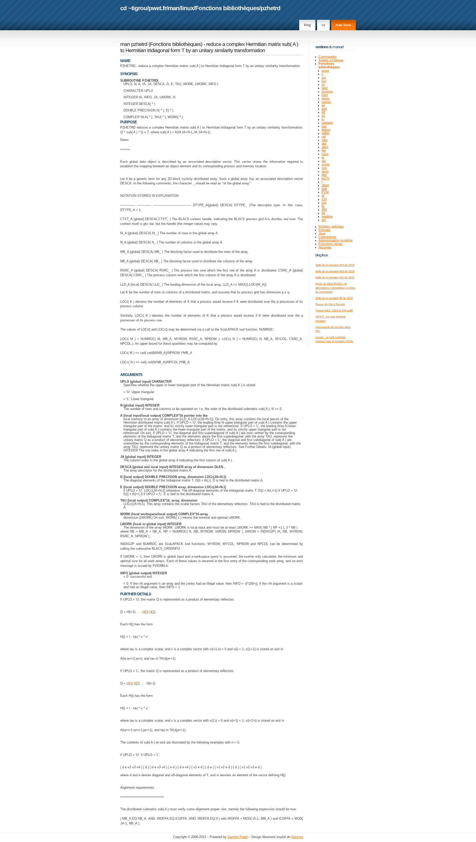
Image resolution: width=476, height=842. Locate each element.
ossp (325, 171)
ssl (324, 77)
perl (324, 109)
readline (327, 216)
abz (324, 143)
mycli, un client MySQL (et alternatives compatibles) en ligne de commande (335, 287)
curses (326, 102)
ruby (325, 140)
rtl (323, 196)
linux (187, 8)
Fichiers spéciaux (331, 226)
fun (324, 81)
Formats (324, 230)
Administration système (336, 240)
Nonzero (297, 837)
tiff (323, 112)
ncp (324, 168)
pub (324, 189)
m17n (325, 178)
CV (323, 25)
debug (326, 130)
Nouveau (325, 247)
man (173, 8)
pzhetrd (270, 8)
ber (324, 150)
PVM (325, 192)
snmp (325, 164)
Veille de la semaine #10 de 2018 (334, 277)
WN (324, 209)
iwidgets (327, 123)
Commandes (328, 57)
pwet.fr (157, 8)
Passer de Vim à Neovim (330, 304)
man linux (343, 25)
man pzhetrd (133, 44)
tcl (323, 116)
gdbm (325, 133)
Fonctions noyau (330, 244)
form (325, 95)
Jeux (322, 233)
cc (323, 84)
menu (325, 98)
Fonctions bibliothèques (227, 8)
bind (324, 88)
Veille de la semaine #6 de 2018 (334, 298)
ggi (324, 136)
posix (325, 70)
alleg (325, 147)
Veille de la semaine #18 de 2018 (334, 271)
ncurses (327, 91)
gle (324, 161)
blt (323, 213)
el (323, 157)
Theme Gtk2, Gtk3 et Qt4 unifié (334, 310)
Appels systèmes (331, 60)
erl (323, 105)
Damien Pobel (238, 837)
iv (323, 119)
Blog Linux (321, 255)
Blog (307, 25)
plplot (325, 185)
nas (324, 126)
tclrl (324, 199)
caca (325, 154)
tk (323, 206)
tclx (324, 202)
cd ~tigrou (133, 8)
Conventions (327, 237)
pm (324, 220)
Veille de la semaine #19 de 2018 (334, 265)
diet (324, 175)
